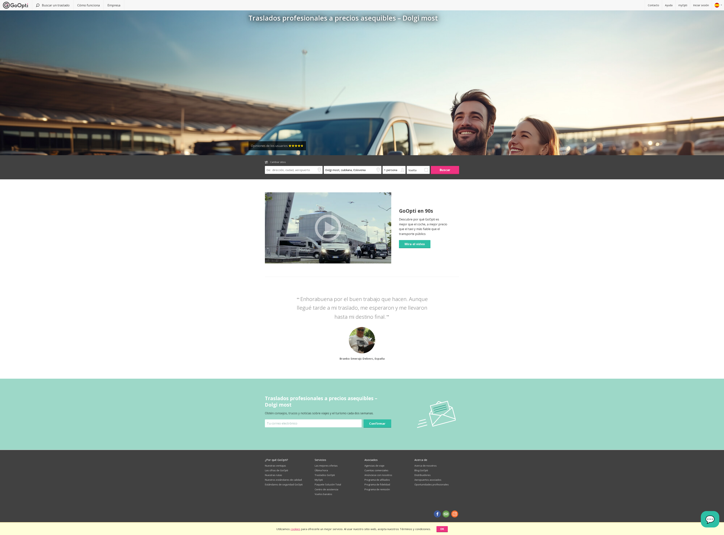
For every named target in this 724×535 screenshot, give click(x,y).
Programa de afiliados (377, 479)
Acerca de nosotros (425, 465)
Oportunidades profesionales (431, 484)
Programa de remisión (377, 489)
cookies (295, 529)
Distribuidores (422, 475)
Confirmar (377, 423)
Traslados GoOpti (325, 475)
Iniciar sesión (701, 5)
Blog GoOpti (421, 470)
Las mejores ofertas (326, 465)
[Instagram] (454, 513)
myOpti (682, 5)
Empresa (113, 5)
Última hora (321, 470)
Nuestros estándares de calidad (283, 479)
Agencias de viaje (374, 465)
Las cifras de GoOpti (276, 470)
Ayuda (669, 5)
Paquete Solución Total (328, 484)
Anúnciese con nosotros (378, 475)
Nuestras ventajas (275, 465)
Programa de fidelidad (377, 484)
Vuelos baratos (323, 494)
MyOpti (319, 479)
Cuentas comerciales (376, 470)
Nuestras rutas (273, 475)
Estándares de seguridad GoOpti (284, 484)
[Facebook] (437, 513)
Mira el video (415, 244)
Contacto (653, 5)
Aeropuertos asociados (427, 479)
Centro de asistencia (326, 489)
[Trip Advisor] (446, 513)
